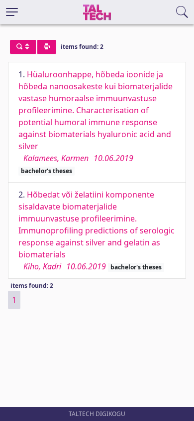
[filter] (23, 47)
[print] (46, 47)
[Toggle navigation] (12, 12)
